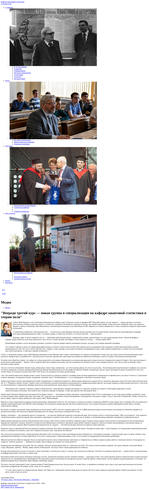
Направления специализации (25, 205)
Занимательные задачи (22, 279)
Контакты (9, 283)
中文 (4, 294)
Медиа (7, 281)
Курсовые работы (20, 277)
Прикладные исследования (24, 142)
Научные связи (19, 79)
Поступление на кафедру (23, 273)
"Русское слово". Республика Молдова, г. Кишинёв (20, 480)
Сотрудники (18, 75)
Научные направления (22, 73)
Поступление (10, 213)
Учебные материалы (21, 211)
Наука (7, 81)
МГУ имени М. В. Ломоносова (12, 487)
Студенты (17, 77)
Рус (3, 290)
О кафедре (9, 7)
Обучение (9, 146)
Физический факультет (9, 485)
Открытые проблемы (22, 144)
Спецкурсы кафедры (21, 207)
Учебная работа (20, 71)
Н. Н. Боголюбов (20, 67)
